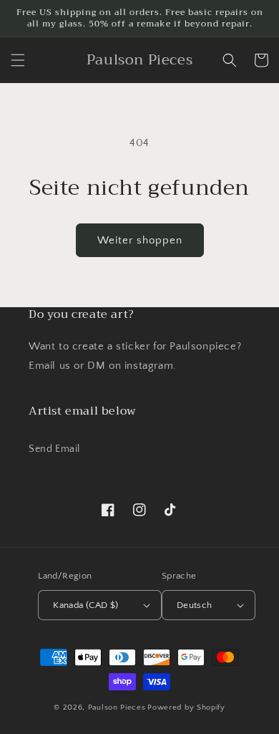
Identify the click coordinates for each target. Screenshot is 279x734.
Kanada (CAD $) (86, 605)
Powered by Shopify (186, 707)
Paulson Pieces (117, 707)
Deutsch (194, 605)
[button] (18, 60)
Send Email (54, 449)
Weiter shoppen (139, 240)
